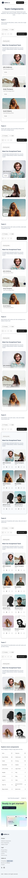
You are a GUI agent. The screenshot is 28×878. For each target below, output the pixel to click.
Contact (7, 776)
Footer (7, 761)
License (2, 853)
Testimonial (20, 757)
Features (20, 753)
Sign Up (7, 784)
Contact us (23, 798)
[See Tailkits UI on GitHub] (4, 867)
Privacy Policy (4, 850)
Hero (7, 753)
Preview (6, 29)
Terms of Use (4, 855)
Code (12, 29)
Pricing (20, 761)
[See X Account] (1, 867)
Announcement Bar (20, 784)
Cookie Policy (4, 851)
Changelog (3, 861)
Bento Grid (20, 789)
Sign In (7, 780)
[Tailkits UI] (6, 3)
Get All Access (20, 2)
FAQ (20, 772)
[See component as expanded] (11, 34)
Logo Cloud (20, 768)
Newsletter (7, 764)
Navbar (20, 764)
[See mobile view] (8, 34)
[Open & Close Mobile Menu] (25, 2)
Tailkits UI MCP (4, 844)
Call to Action (7, 768)
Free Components (5, 842)
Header (7, 772)
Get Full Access (21, 34)
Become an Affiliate (5, 862)
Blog (20, 776)
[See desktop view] (3, 34)
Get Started (9, 807)
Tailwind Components (6, 841)
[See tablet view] (5, 34)
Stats (20, 780)
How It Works (7, 757)
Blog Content (7, 789)
